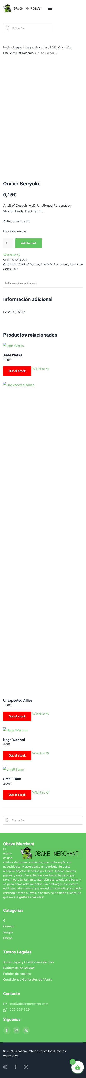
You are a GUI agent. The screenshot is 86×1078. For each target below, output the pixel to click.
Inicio (6, 47)
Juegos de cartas (36, 47)
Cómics (8, 926)
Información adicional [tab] (21, 283)
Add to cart (28, 243)
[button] (50, 8)
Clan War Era (49, 265)
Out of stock (17, 371)
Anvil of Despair (21, 53)
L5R (53, 47)
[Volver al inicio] (24, 8)
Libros (8, 938)
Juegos (17, 47)
